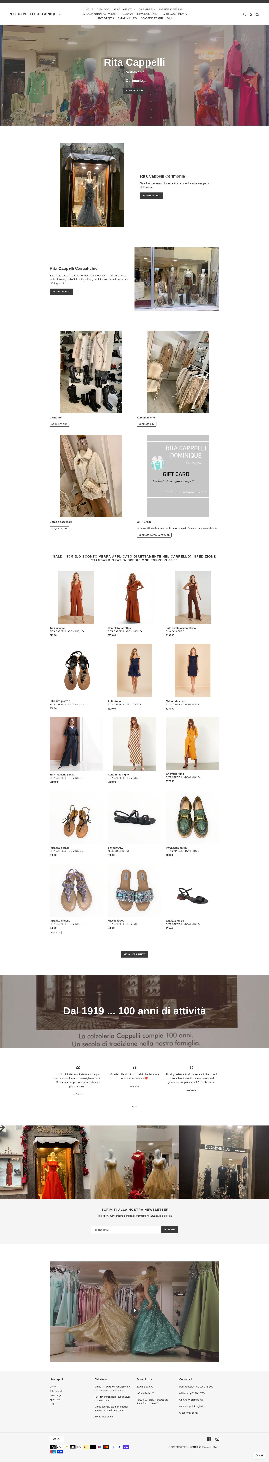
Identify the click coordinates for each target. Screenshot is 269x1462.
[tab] (132, 1106)
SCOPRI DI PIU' (151, 195)
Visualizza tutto (135, 954)
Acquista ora (59, 424)
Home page (55, 1395)
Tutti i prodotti (56, 1391)
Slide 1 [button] (132, 1106)
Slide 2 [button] (136, 1106)
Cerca (53, 1386)
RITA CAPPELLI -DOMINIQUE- (34, 14)
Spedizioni (55, 1399)
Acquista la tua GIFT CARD (154, 535)
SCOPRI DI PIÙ (134, 91)
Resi (52, 1403)
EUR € (56, 1438)
